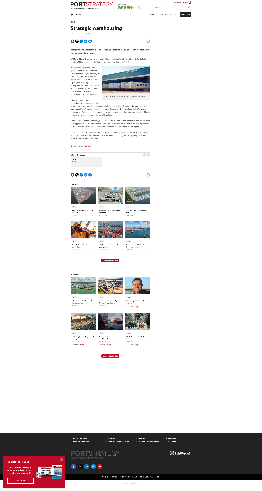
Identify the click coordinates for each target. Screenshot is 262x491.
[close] (149, 37)
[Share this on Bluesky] (86, 41)
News (73, 22)
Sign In (185, 2)
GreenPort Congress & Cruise (118, 442)
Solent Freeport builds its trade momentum (135, 246)
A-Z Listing (172, 442)
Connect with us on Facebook (73, 466)
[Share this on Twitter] (77, 41)
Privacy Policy (137, 477)
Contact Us (172, 438)
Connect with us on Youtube (100, 466)
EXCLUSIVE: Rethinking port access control (82, 302)
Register (177, 2)
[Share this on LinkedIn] (81, 41)
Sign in (124, 37)
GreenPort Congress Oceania (148, 442)
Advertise (111, 438)
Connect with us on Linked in (86, 466)
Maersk (74, 159)
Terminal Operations (84, 146)
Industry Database (80, 438)
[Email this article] (90, 41)
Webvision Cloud (135, 484)
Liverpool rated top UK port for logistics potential (109, 302)
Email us (93, 466)
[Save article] (148, 41)
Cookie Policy (124, 477)
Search (189, 7)
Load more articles (110, 260)
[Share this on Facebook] (72, 41)
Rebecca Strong (77, 34)
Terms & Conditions (109, 477)
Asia (75, 146)
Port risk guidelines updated (136, 301)
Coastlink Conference (81, 442)
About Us (141, 438)
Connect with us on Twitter (80, 466)
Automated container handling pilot (107, 338)
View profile (75, 161)
